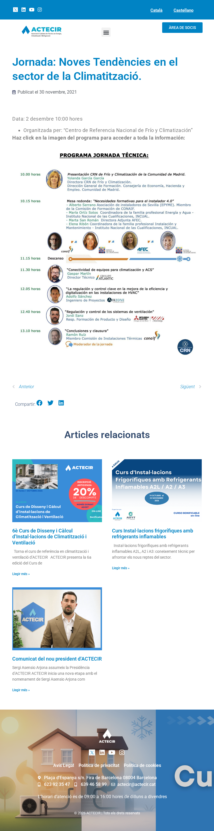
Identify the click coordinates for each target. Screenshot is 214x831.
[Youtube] (31, 9)
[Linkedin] (23, 9)
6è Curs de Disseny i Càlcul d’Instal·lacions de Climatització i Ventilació (49, 537)
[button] (106, 32)
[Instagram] (39, 9)
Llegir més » (21, 574)
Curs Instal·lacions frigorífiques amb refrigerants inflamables (152, 534)
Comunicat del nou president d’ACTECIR (57, 659)
